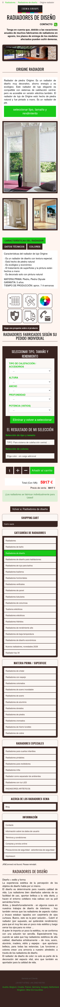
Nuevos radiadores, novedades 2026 (22, 646)
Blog (8, 806)
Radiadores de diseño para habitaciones (23, 559)
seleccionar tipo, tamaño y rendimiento (30, 111)
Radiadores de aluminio (16, 702)
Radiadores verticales (15, 584)
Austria (5, 987)
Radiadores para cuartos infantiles (21, 751)
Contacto (9, 825)
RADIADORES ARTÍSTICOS (18, 788)
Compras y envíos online (16, 843)
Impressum (10, 856)
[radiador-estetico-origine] (15, 213)
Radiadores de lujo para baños (19, 565)
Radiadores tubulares (15, 596)
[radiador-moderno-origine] (45, 213)
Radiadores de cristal (15, 670)
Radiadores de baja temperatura (20, 634)
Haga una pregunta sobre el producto (21, 328)
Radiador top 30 (13, 652)
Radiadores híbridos (14, 621)
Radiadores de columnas (17, 602)
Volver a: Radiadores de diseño (30, 509)
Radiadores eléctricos (15, 615)
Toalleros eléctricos (14, 609)
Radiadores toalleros (15, 571)
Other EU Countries (34, 989)
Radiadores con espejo (16, 677)
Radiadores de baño (15, 546)
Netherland (54, 987)
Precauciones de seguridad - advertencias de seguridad (30, 849)
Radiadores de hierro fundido (18, 726)
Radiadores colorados (15, 683)
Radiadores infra (13, 770)
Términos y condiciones (16, 837)
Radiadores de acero (15, 695)
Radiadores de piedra (15, 714)
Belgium (13, 987)
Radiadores (10, 2)
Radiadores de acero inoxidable (20, 689)
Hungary (44, 987)
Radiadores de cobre (15, 733)
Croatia (21, 987)
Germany (36, 987)
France (28, 987)
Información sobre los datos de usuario (22, 831)
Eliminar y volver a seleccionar (32, 419)
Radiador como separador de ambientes (23, 776)
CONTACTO (46, 24)
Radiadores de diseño (27, 2)
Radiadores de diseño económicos (21, 640)
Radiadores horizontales (16, 578)
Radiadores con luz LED (16, 782)
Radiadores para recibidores (18, 763)
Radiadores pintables (15, 757)
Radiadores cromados (15, 720)
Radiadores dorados (15, 708)
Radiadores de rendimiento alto (19, 627)
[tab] (24, 241)
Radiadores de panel (15, 590)
